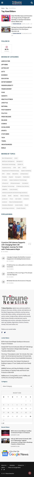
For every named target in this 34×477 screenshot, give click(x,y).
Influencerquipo (15, 183)
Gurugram (18, 177)
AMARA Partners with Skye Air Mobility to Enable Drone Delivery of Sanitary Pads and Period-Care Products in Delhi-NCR (15, 370)
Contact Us (21, 465)
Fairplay (4, 177)
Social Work (5, 127)
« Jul (2, 423)
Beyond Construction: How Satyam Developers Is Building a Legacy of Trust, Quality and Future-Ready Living (16, 363)
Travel (3, 141)
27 (17, 416)
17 (3, 412)
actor (16, 158)
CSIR (14, 167)
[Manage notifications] (29, 473)
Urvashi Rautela (21, 208)
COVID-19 (20, 164)
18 (8, 412)
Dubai (8, 173)
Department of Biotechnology (10, 170)
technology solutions (8, 208)
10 (3, 408)
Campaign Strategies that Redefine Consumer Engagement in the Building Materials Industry (19, 258)
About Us (3, 465)
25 (8, 416)
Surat (26, 205)
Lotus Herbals (13, 189)
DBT (19, 167)
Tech (3, 137)
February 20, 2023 (27, 33)
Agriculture (5, 61)
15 (26, 408)
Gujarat (11, 177)
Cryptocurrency (6, 167)
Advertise (12, 465)
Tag (7, 8)
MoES (9, 195)
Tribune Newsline (17, 23)
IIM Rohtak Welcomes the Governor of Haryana (19, 280)
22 (26, 412)
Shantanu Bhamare (7, 205)
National (4, 106)
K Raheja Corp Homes (23, 186)
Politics (4, 113)
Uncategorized (6, 144)
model (4, 195)
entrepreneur (24, 173)
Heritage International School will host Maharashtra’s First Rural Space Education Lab (21, 29)
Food (3, 92)
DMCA (3, 467)
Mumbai (16, 195)
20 (17, 412)
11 (8, 408)
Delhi (24, 167)
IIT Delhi (4, 180)
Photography (6, 110)
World (3, 148)
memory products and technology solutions (14, 192)
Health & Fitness (7, 99)
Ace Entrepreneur (7, 158)
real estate (18, 199)
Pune (11, 199)
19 (12, 412)
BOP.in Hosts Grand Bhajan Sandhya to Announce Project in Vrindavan (21, 431)
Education (5, 78)
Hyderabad (26, 177)
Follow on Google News (14, 467)
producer (5, 199)
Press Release (6, 116)
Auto (3, 71)
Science (4, 123)
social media (19, 205)
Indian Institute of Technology (17, 180)
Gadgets (4, 96)
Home (2, 8)
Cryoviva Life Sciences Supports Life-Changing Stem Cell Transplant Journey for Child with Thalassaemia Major (13, 245)
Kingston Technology (8, 186)
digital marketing (26, 170)
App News (4, 64)
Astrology (5, 68)
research (26, 199)
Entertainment (6, 82)
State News (5, 134)
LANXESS (4, 189)
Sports (4, 130)
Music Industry (25, 195)
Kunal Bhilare (12, 8)
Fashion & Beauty (7, 85)
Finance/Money (6, 89)
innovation (25, 183)
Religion (4, 120)
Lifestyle (4, 103)
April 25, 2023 (26, 23)
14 (21, 408)
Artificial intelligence (8, 161)
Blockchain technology (8, 164)
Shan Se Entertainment (15, 202)
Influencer (5, 183)
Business (4, 75)
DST (3, 173)
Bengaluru (19, 161)
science (4, 202)
